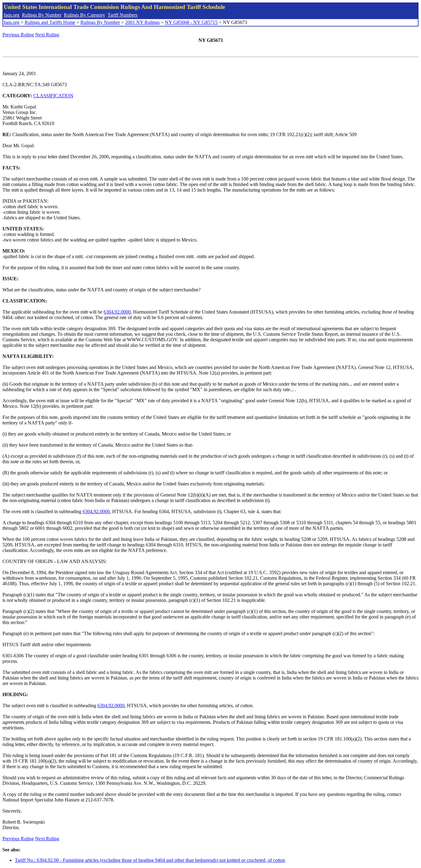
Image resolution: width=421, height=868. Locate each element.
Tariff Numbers (122, 15)
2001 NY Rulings (142, 22)
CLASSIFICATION (53, 95)
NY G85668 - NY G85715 (191, 22)
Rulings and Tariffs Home (50, 22)
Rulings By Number (41, 15)
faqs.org (11, 15)
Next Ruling (47, 34)
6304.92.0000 (117, 311)
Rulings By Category (84, 15)
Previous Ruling (18, 34)
